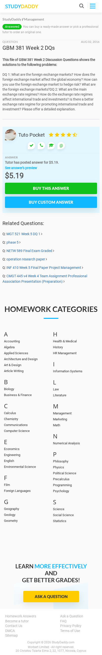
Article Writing (14, 371)
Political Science (64, 473)
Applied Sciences (16, 353)
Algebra (9, 347)
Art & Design (12, 365)
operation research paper (25, 259)
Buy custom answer (51, 202)
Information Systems (67, 371)
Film (7, 485)
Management (62, 413)
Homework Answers (20, 616)
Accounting (12, 341)
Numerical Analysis (66, 443)
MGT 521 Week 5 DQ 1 (23, 234)
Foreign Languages (17, 491)
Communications (16, 425)
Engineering (12, 455)
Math (56, 425)
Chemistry (11, 419)
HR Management (64, 353)
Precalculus (61, 479)
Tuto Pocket (31, 135)
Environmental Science (20, 467)
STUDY (21, 6)
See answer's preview (21, 168)
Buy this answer (51, 188)
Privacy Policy (70, 626)
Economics (12, 449)
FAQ (63, 621)
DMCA (10, 631)
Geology (9, 515)
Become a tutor (17, 621)
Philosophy (60, 461)
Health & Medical (65, 341)
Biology (9, 389)
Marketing (60, 419)
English (9, 461)
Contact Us (13, 626)
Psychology (61, 491)
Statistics (59, 521)
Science (58, 509)
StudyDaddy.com (63, 642)
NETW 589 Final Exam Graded (29, 251)
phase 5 (12, 242)
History (58, 347)
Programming (62, 485)
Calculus (10, 413)
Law (56, 389)
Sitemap (11, 635)
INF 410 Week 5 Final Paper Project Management (43, 268)
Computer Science (17, 431)
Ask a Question (51, 596)
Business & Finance (18, 395)
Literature (59, 395)
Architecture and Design (21, 359)
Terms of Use (70, 631)
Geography (11, 509)
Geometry (11, 521)
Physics (58, 467)
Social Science (63, 515)
